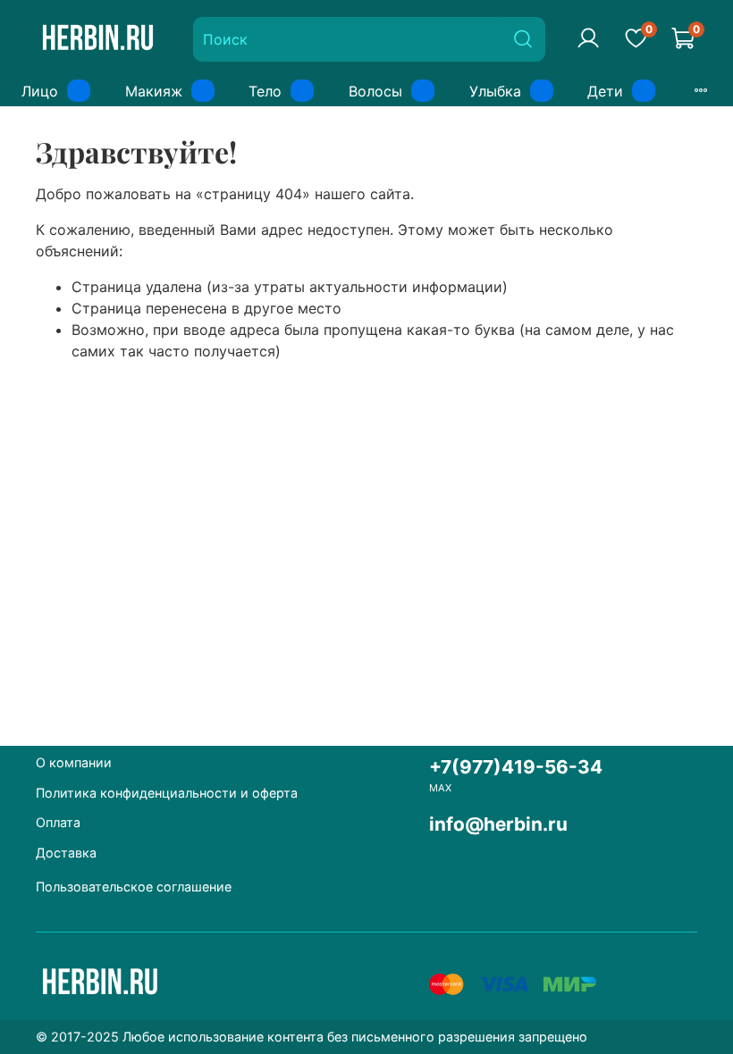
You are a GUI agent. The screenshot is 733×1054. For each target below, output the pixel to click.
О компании (74, 762)
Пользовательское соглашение (134, 886)
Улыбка (495, 91)
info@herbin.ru (498, 824)
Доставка (66, 852)
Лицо (39, 91)
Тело (265, 91)
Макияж (153, 91)
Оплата (58, 822)
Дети (605, 91)
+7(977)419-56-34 (515, 767)
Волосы (375, 91)
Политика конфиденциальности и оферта (167, 792)
